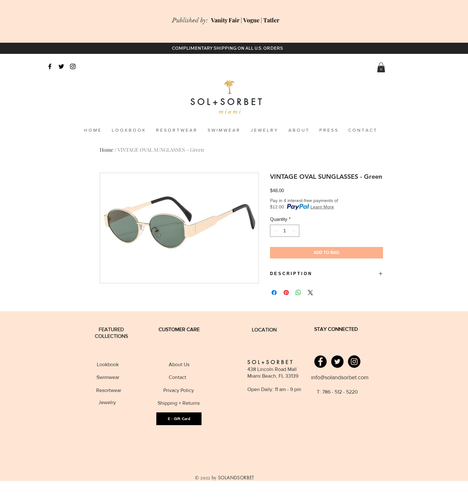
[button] (381, 67)
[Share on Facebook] (274, 292)
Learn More (322, 206)
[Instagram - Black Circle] (354, 361)
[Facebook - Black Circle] (320, 361)
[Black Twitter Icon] (61, 66)
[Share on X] (310, 292)
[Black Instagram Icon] (72, 66)
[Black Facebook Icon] (49, 66)
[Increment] (294, 231)
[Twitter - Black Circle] (337, 361)
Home (106, 149)
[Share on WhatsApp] (298, 292)
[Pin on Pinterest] (286, 292)
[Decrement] (275, 231)
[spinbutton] (285, 231)
